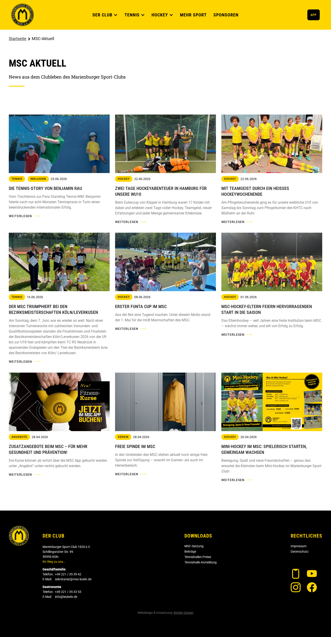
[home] (22, 15)
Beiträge (190, 551)
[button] (105, 15)
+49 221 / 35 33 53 (68, 592)
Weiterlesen (20, 216)
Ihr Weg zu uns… (54, 561)
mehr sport (193, 15)
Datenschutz (299, 551)
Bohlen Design (183, 612)
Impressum (298, 546)
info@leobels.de (66, 597)
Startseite (17, 38)
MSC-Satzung (194, 546)
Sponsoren (225, 15)
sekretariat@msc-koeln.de (73, 579)
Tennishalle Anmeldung (200, 562)
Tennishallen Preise (197, 557)
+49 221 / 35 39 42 (68, 574)
